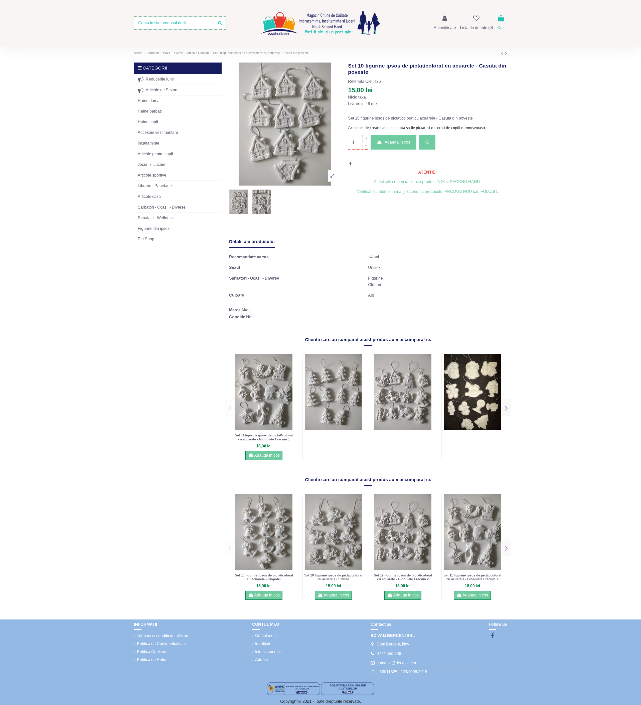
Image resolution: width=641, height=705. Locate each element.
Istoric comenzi (268, 651)
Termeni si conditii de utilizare (163, 635)
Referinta (356, 81)
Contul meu (265, 635)
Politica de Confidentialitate (161, 643)
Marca (235, 310)
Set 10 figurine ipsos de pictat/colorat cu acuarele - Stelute (333, 577)
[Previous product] (503, 53)
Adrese (261, 659)
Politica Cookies (151, 651)
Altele (246, 310)
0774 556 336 (389, 653)
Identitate (263, 643)
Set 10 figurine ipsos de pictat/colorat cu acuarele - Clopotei (264, 577)
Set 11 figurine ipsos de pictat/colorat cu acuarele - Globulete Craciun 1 (264, 437)
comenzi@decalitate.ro (397, 663)
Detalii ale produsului (252, 241)
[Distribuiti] (350, 164)
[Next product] (506, 53)
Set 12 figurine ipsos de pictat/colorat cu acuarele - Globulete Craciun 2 (403, 577)
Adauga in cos (397, 142)
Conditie (237, 317)
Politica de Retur (152, 659)
